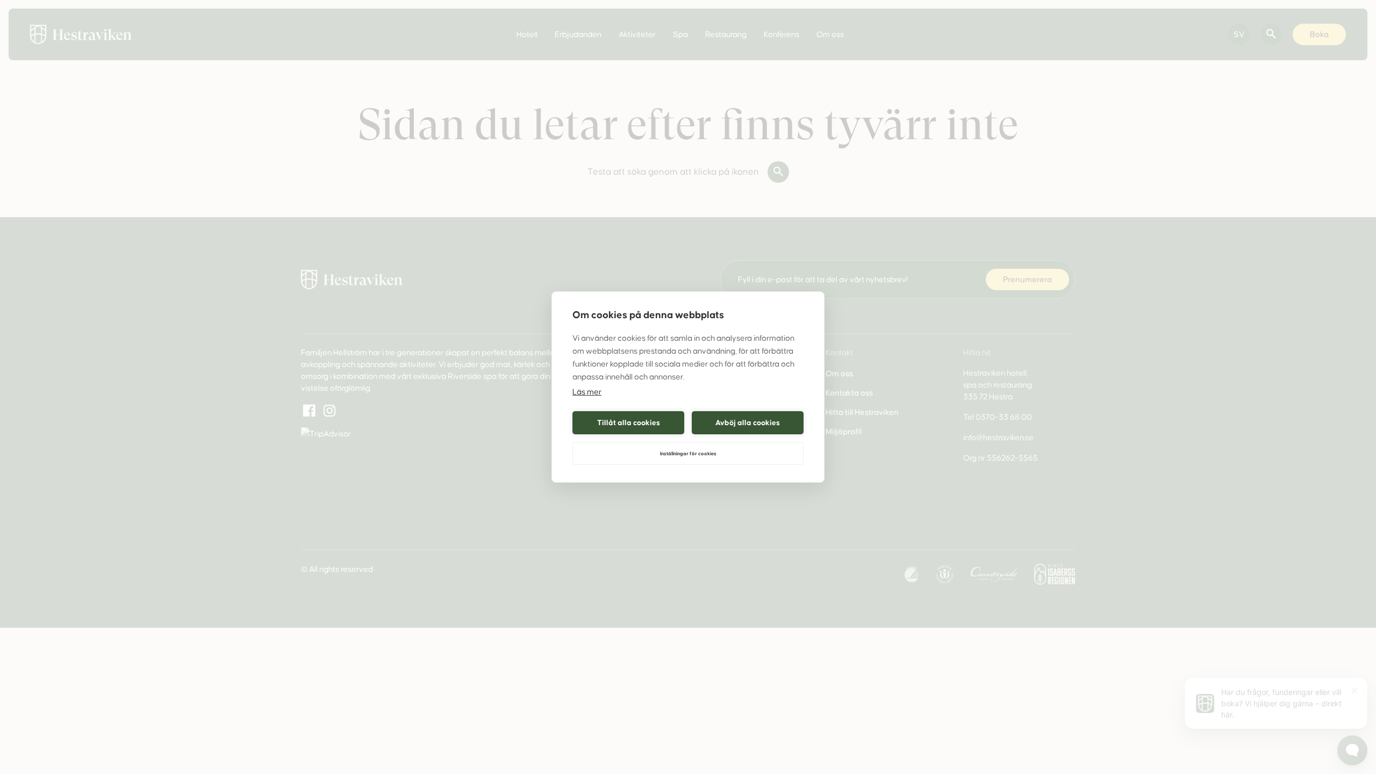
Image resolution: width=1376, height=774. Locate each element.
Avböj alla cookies (747, 423)
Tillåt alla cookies (628, 423)
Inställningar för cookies (688, 453)
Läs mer (586, 392)
